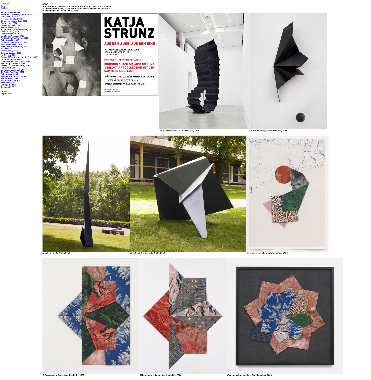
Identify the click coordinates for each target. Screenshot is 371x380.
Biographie (6, 4)
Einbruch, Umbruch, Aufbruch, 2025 (18, 15)
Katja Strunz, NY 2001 (11, 80)
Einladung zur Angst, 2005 (13, 70)
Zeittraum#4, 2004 (9, 74)
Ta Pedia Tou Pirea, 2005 (12, 72)
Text (3, 6)
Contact (4, 91)
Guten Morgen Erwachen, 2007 (15, 61)
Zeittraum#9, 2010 (9, 51)
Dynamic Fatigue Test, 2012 (14, 42)
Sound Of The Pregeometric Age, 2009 (19, 57)
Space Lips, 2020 (9, 23)
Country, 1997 (7, 87)
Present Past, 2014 (10, 32)
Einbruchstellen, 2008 (11, 59)
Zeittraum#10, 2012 (10, 40)
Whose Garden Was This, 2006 (15, 66)
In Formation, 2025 (10, 17)
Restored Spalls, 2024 (11, 19)
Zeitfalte (4, 8)
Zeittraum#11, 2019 (10, 27)
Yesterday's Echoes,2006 (13, 63)
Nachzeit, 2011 (8, 49)
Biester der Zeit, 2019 (11, 25)
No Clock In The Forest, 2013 (14, 38)
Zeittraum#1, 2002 (9, 78)
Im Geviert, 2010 (9, 55)
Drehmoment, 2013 (10, 34)
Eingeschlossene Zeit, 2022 (14, 21)
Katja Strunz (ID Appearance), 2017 (17, 29)
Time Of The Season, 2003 (13, 76)
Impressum (6, 93)
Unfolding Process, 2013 (12, 36)
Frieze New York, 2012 (11, 44)
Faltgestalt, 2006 (9, 68)
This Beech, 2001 (9, 83)
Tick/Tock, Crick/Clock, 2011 (14, 46)
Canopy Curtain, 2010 (11, 53)
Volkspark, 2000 (8, 85)
